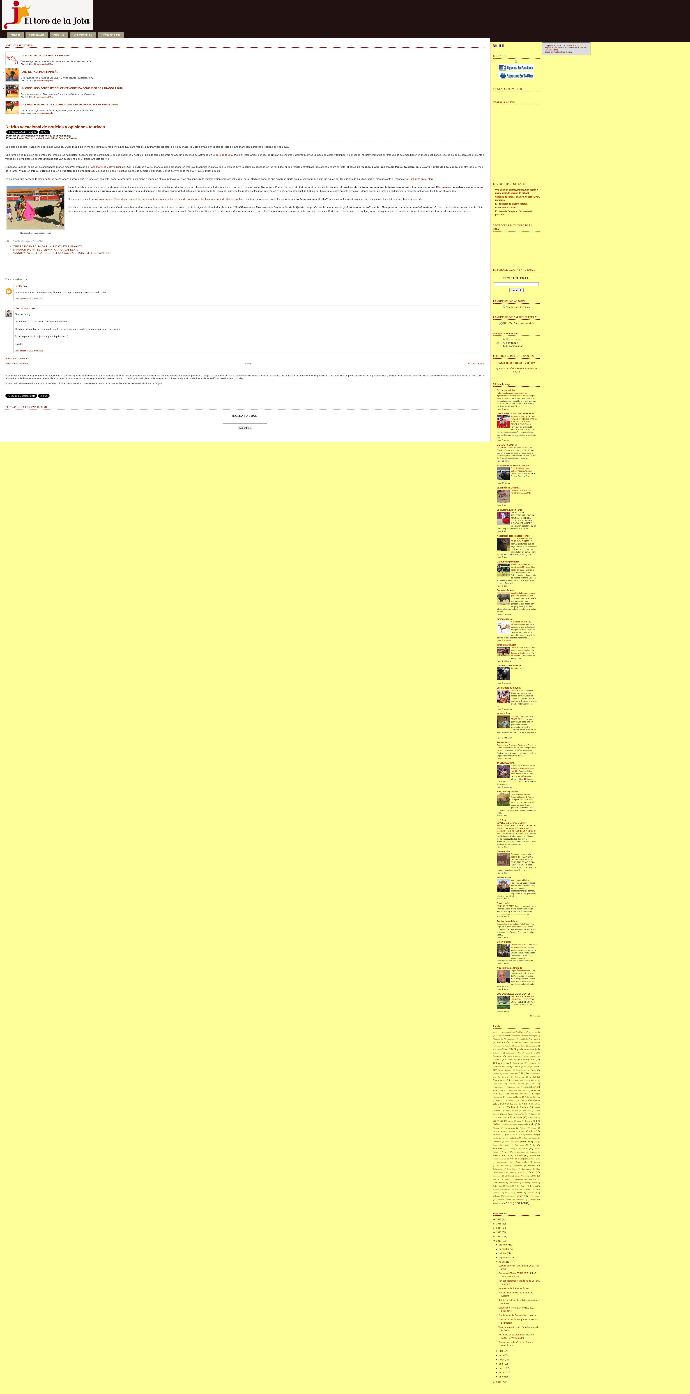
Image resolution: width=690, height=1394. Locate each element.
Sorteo (533, 1176)
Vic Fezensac (534, 1196)
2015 (495, 1032)
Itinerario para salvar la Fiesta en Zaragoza (48, 246)
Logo (519, 1121)
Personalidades (520, 1152)
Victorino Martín (504, 1200)
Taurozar (525, 1183)
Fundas (521, 1100)
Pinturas (533, 1152)
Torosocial (509, 1193)
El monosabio (504, 877)
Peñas (525, 1148)
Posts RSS (58, 35)
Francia (499, 1100)
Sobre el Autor (36, 35)
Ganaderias (534, 1100)
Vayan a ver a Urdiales (521, 880)
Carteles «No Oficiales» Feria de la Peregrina (516, 745)
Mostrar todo (535, 1016)
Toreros (533, 1186)
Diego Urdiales (504, 1070)
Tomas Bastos (517, 690)
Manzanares (510, 1128)
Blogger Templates (553, 48)
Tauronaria (513, 1183)
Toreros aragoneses (501, 1189)
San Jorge (526, 1169)
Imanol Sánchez (25, 138)
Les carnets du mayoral (509, 688)
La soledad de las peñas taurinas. (45, 55)
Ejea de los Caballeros (513, 1077)
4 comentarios (41, 97)
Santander (510, 1172)
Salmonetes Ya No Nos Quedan (513, 465)
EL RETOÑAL (503, 713)
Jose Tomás (508, 1114)
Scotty (18, 286)
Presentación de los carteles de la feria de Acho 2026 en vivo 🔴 (523, 768)
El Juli (533, 1077)
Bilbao (505, 1049)
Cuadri (527, 1067)
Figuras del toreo (513, 1097)
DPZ (521, 1073)
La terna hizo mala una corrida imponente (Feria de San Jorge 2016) (69, 104)
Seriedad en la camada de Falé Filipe (513, 924)
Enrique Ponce (530, 1080)
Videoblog (520, 1200)
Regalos (536, 1162)
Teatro (534, 1183)
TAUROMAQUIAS (506, 763)
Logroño (528, 1121)
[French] (502, 46)
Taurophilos (503, 742)
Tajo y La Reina (501, 1179)
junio (501, 1355)
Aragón (515, 1042)
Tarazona (532, 1179)
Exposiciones (512, 1087)
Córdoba (532, 1063)
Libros (510, 1121)
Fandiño (524, 1087)
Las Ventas (498, 1121)
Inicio (248, 363)
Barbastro (533, 1046)
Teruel (508, 1186)
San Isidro (512, 1169)
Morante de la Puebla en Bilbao (513, 1288)
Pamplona (519, 1145)
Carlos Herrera (530, 1056)
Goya (524, 1104)
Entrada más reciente (16, 363)
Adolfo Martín (534, 1032)
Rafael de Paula (533, 1159)
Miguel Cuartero (59, 138)
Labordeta (532, 1118)
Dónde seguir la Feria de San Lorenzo (517, 1315)
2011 (498, 1241)
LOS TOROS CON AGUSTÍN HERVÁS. (516, 413)
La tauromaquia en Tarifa (509, 510)
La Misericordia (42, 138)
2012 (498, 1236)
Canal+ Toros (524, 1053)
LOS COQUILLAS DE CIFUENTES (514, 994)
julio (501, 1351)
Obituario (497, 1142)
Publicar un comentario (17, 358)
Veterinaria (508, 1196)
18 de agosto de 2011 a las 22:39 (29, 351)
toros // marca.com (506, 645)
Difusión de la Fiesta (526, 1070)
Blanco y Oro (503, 903)
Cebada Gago (511, 1060)
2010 (498, 1382)
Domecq (512, 1074)
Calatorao (510, 1053)
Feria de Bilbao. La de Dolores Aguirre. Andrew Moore (521, 471)
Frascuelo (510, 1100)
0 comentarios (41, 64)
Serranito (497, 1176)
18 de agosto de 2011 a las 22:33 (29, 299)
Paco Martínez (98, 166)
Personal (505, 1152)
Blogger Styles (552, 50)
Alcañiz (523, 1039)
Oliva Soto (509, 1142)
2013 (498, 1232)
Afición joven (501, 1035)
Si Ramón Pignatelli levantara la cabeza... (45, 249)
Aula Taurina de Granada (509, 968)
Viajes (520, 1196)
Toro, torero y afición (507, 791)
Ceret (532, 1059)
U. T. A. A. (502, 820)
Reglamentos (502, 1166)
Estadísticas (498, 1087)
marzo (502, 1368)
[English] (496, 46)
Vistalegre (497, 1203)
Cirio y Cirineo (504, 942)
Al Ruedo (15, 35)
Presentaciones (499, 1159)
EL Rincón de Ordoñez (508, 488)
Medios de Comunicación (504, 1131)
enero (502, 1377)
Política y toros (501, 1155)
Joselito (534, 1114)
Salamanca (497, 1169)
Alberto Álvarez (510, 1039)
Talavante (519, 1179)
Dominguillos (503, 851)
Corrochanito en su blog (419, 178)
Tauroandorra (499, 1183)
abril (501, 1364)
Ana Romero (534, 1039)
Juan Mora (497, 1118)
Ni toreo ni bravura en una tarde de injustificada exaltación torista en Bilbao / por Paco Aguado (516, 395)
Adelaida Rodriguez (516, 1032)
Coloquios (498, 1063)
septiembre (504, 1257)
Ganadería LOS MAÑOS (509, 665)
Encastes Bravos (506, 590)
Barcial (496, 1049)
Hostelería (535, 1104)
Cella (523, 1060)
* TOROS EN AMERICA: (508, 906)
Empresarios (499, 1080)
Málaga (496, 1128)
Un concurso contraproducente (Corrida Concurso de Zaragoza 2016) (72, 88)
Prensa (533, 1155)
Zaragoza (512, 1203)
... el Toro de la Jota (570, 45)
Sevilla (507, 1176)
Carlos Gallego (513, 1056)
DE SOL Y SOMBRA (507, 445)
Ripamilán (518, 1166)
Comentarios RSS (83, 35)
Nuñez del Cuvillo (529, 1138)
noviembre (504, 1249)
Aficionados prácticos (519, 1036)
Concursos (518, 1063)
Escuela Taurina (516, 1084)
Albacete (496, 1039)
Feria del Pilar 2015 (519, 1094)
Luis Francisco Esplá (514, 1125)
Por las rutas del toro (507, 921)
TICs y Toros (520, 1186)
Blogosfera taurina (524, 1049)
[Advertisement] (47, 262)
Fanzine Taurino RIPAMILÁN (39, 71)
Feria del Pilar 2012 (518, 1090)
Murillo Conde (499, 1138)
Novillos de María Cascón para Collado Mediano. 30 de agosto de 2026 (523, 567)
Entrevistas (497, 1084)
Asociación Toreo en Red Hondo (513, 536)
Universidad (532, 1193)
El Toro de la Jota (223, 154)
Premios (519, 1155)
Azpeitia (508, 1046)
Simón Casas (520, 1176)
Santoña (521, 1172)
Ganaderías (503, 1104)
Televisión (497, 1186)
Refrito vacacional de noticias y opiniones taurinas (55, 127)
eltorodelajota (22, 308)
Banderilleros (520, 1046)
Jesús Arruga (511, 1111)
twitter (520, 1193)
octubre (502, 1253)
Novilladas (513, 1138)
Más (51, 64)
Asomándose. (517, 668)
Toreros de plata (522, 1189)
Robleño (531, 1165)
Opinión (73, 138)
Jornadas (527, 1111)
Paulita (532, 1145)
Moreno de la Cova (514, 1135)
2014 (498, 1228)
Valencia (496, 1196)
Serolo (532, 1172)
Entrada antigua (476, 363)
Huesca (500, 1107)
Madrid (530, 1124)
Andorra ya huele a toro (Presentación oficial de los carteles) (63, 253)
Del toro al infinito (506, 390)
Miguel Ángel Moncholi (520, 971)
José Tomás (521, 1114)
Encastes (515, 1080)
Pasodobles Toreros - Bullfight (516, 362)
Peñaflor (498, 1148)
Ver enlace (443, 187)
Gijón (516, 1104)
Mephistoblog (559, 52)
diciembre (504, 1245)
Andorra (501, 1042)
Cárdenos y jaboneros (508, 562)
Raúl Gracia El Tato (504, 1162)
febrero (502, 1372)
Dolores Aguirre (499, 1074)
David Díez (115, 166)
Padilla (506, 1145)
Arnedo (526, 1042)
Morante (497, 1134)
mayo (501, 1359)
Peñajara (513, 1149)
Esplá (533, 1084)
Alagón (534, 1036)
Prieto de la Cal (516, 1159)
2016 (503, 1032)
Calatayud (497, 1053)
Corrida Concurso (501, 1067)
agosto (502, 1262)
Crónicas (516, 1067)
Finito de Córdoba (532, 1097)
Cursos (536, 1066)
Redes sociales (522, 1162)
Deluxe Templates (579, 48)
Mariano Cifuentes (528, 1128)
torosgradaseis (504, 619)
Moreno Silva (531, 1135)
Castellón (497, 1060)
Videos (533, 1199)
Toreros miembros (110, 35)
